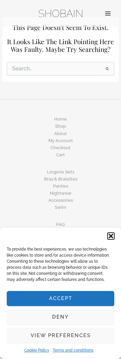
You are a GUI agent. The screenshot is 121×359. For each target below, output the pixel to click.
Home (60, 119)
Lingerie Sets (60, 171)
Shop (60, 126)
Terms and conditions (73, 350)
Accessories (60, 200)
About (60, 133)
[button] (111, 236)
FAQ (60, 224)
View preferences (61, 335)
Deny (60, 317)
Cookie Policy (36, 350)
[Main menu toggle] (108, 13)
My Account (60, 140)
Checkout (60, 147)
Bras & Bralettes (60, 179)
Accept (60, 298)
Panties (60, 186)
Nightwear (61, 193)
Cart (60, 154)
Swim (60, 207)
